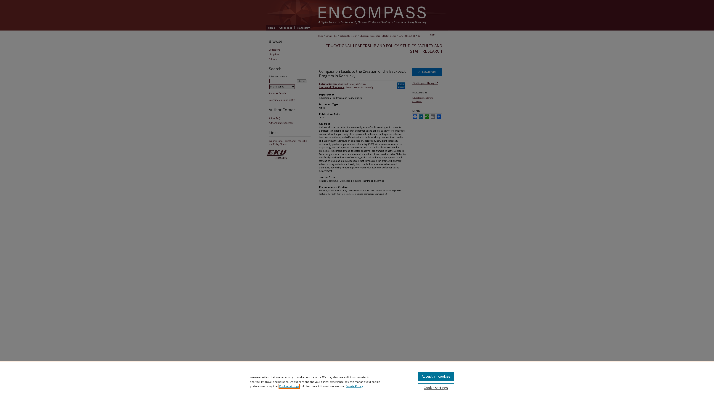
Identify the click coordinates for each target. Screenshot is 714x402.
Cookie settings (289, 386)
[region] (357, 381)
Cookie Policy (354, 386)
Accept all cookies (436, 376)
